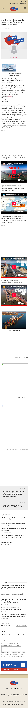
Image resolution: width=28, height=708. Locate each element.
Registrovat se (23, 3)
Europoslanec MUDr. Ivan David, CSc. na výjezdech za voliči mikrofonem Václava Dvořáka (13, 587)
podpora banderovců (6, 654)
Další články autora (14, 57)
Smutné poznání (6, 542)
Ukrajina (22, 654)
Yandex (10, 96)
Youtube (16, 704)
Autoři (13, 688)
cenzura (13, 656)
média (16, 650)
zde (12, 123)
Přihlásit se (15, 3)
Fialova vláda (12, 647)
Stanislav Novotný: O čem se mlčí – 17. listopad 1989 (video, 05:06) (12, 536)
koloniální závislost (16, 652)
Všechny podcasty (21, 625)
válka (21, 650)
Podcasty (7, 704)
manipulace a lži (17, 645)
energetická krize (6, 650)
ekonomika (4, 647)
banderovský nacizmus (7, 645)
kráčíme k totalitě (6, 656)
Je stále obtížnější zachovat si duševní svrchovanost (13, 529)
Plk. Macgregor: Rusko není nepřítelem (14, 518)
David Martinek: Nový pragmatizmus (13, 523)
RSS (23, 704)
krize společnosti (6, 652)
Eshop (19, 688)
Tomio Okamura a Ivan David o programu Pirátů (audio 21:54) (11, 608)
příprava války (20, 656)
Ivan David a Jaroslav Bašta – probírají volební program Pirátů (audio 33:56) (13, 615)
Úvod (7, 688)
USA (17, 643)
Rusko (23, 652)
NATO (12, 650)
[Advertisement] (14, 142)
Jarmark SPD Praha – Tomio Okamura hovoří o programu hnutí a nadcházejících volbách (13, 600)
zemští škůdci (16, 654)
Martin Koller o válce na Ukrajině (12, 594)
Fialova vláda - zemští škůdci (8, 643)
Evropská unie (19, 647)
